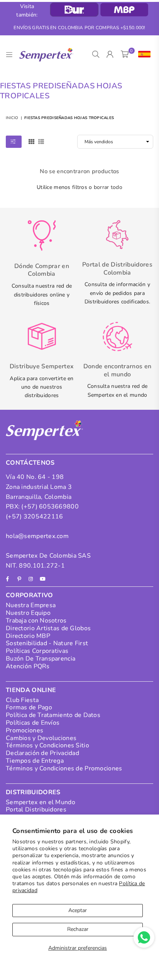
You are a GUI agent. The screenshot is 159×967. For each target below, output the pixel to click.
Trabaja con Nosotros (36, 620)
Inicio (12, 118)
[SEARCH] (96, 54)
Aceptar (77, 910)
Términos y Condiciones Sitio (47, 745)
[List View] (41, 141)
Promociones (24, 730)
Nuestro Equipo (28, 613)
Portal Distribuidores (36, 809)
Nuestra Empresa (31, 605)
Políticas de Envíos (32, 723)
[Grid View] (31, 141)
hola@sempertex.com (37, 536)
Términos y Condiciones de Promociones (64, 768)
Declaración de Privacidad (42, 753)
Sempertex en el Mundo (40, 802)
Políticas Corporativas (37, 651)
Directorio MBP (28, 636)
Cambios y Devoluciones (41, 738)
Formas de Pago (29, 707)
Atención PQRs (28, 666)
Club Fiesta (22, 700)
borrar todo (108, 187)
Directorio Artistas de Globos (48, 628)
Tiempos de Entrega (35, 761)
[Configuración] (142, 54)
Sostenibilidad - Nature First (47, 643)
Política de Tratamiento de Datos (53, 715)
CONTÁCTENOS (30, 463)
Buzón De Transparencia (40, 658)
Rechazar (77, 929)
